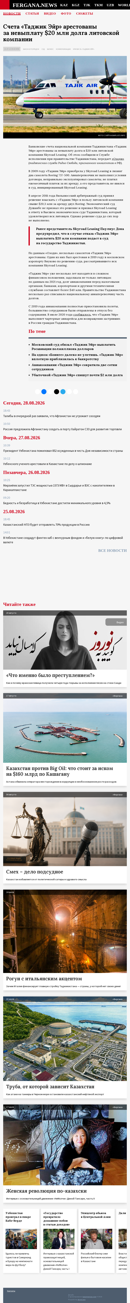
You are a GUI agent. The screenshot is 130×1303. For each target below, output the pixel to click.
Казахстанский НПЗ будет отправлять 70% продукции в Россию (46, 524)
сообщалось (82, 314)
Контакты (11, 1291)
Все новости (112, 551)
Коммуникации (63, 49)
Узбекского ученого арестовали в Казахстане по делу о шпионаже (47, 464)
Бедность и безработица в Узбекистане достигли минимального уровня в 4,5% (56, 503)
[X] (37, 391)
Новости (12, 13)
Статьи (32, 13)
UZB (110, 5)
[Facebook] (69, 391)
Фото (66, 13)
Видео (50, 13)
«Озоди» (118, 159)
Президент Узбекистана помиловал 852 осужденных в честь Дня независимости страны (63, 451)
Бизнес (50, 49)
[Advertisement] (65, 578)
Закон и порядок (31, 49)
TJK (87, 5)
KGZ (76, 5)
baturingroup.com (89, 1297)
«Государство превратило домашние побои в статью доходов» (56, 1218)
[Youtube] (75, 391)
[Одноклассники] (50, 391)
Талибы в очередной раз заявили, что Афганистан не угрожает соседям (51, 416)
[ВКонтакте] (43, 391)
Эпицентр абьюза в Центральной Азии (96, 1215)
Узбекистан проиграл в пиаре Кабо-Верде (18, 1216)
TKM (98, 5)
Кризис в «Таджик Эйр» (83, 49)
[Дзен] (56, 391)
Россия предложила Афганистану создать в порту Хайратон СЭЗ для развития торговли (62, 429)
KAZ (64, 5)
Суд (43, 49)
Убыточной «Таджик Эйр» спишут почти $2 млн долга (77, 375)
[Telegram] (62, 391)
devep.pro (81, 1299)
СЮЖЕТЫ (84, 13)
